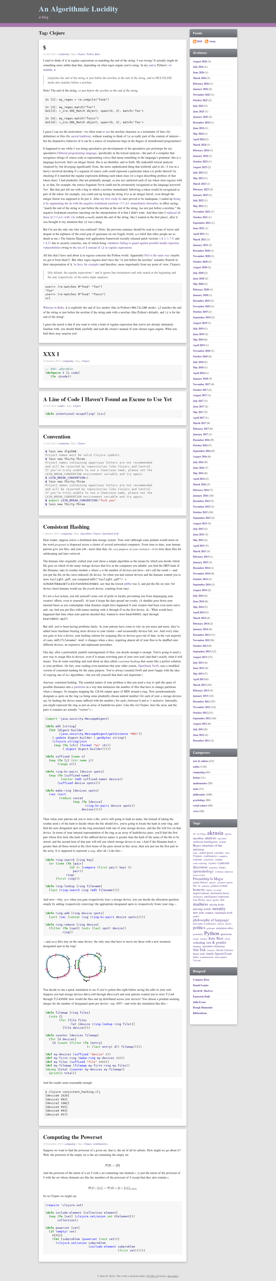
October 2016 (200, 445)
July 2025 (198, 106)
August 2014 (200, 590)
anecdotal (222, 838)
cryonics (212, 863)
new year (198, 912)
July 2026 (198, 67)
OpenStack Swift (110, 533)
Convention (56, 436)
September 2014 (202, 584)
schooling (199, 942)
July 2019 (198, 328)
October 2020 (200, 261)
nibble (128, 584)
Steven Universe (224, 950)
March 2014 (200, 618)
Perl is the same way (156, 255)
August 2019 (200, 323)
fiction (196, 777)
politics (199, 927)
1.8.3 (162, 238)
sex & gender (216, 942)
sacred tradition (80, 136)
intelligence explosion (216, 896)
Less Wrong (199, 899)
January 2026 (201, 89)
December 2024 (201, 122)
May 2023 (198, 178)
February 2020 (201, 289)
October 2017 (200, 390)
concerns (197, 859)
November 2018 (202, 351)
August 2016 (200, 456)
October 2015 (200, 512)
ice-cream (217, 890)
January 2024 (201, 156)
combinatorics (100, 1143)
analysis (210, 838)
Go (199, 886)
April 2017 (199, 418)
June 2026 (199, 72)
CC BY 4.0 (152, 1276)
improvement (201, 893)
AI (194, 834)
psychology (199, 800)
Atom (212, 41)
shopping (197, 946)
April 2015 (199, 545)
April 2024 (199, 139)
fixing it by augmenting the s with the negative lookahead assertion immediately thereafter (111, 201)
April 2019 (199, 345)
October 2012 (200, 713)
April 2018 (199, 373)
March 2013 (200, 685)
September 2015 (202, 518)
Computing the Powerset (72, 1137)
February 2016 (201, 490)
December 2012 (201, 701)
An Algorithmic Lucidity (79, 8)
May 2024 (198, 134)
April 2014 (199, 612)
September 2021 (202, 223)
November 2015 (202, 506)
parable (196, 916)
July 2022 (198, 200)
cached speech (206, 852)
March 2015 (200, 551)
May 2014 (198, 607)
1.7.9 (170, 238)
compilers (223, 856)
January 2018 (201, 378)
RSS (199, 41)
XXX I (51, 354)
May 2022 (198, 206)
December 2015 (201, 501)
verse (196, 811)
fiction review (199, 875)
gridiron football (219, 885)
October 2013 (200, 646)
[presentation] (112, 1165)
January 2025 (201, 117)
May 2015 (198, 540)
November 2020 (202, 256)
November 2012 (202, 707)
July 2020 (198, 273)
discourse (200, 867)
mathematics (200, 783)
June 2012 (199, 735)
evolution (219, 871)
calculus (219, 852)
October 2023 (200, 161)
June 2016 (199, 468)
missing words (202, 909)
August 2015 (200, 523)
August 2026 (200, 61)
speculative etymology (213, 946)
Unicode (197, 960)
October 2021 (200, 217)
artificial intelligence (205, 842)
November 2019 (202, 306)
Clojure (81, 54)
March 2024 (200, 145)
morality (219, 908)
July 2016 (198, 462)
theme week (199, 953)
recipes (196, 939)
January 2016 (201, 495)
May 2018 (198, 367)
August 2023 (200, 167)
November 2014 (202, 573)
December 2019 (201, 301)
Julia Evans (199, 1002)
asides (61, 405)
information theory (219, 893)
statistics (211, 950)
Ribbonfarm (200, 1013)
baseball (222, 842)
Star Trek (199, 950)
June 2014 (199, 601)
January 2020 (201, 295)
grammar (205, 886)
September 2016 (202, 451)
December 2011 (201, 740)
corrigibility (208, 859)
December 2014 (201, 568)
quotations (226, 934)
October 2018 (200, 356)
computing (63, 54)
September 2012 (202, 718)
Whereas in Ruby (53, 307)
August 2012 (200, 724)
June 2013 (199, 668)
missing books (216, 904)
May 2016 (198, 473)
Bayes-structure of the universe (207, 847)
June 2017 (199, 406)
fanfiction (229, 872)
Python (90, 54)
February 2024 (201, 150)
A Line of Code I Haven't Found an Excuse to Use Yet (107, 399)
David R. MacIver (203, 991)
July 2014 (198, 596)
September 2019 (202, 317)
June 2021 (199, 228)
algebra (228, 834)
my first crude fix (111, 199)
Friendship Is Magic (208, 879)
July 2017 (198, 401)
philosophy (199, 794)
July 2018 (198, 362)
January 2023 (201, 195)
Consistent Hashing (66, 526)
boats (195, 853)
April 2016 (199, 479)
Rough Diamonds (203, 1007)
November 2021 (202, 211)
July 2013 (198, 662)
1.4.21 (47, 243)
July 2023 (198, 172)
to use (106, 131)
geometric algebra (224, 882)
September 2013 (202, 651)
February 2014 (201, 623)
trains (195, 957)
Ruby (97, 54)
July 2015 (198, 529)
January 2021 (201, 245)
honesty (199, 889)
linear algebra (212, 900)
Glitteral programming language (77, 153)
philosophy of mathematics (204, 924)
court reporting (200, 863)
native (152, 65)
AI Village (201, 834)
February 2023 (201, 189)
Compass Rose (201, 979)
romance (203, 939)
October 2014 (200, 579)
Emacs (222, 867)
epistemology (203, 871)
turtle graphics (221, 957)
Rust (219, 938)
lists (222, 899)
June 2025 (199, 111)
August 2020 (200, 267)
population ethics (224, 928)
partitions (79, 687)
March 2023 (200, 184)
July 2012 (198, 729)
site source (172, 1276)
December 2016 (201, 440)
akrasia (215, 833)
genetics (212, 882)
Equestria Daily (201, 996)
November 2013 (202, 640)
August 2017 (200, 395)
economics (213, 867)
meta (195, 789)
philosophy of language (211, 920)
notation (209, 912)
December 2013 (201, 635)
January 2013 (201, 696)
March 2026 (200, 78)
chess (227, 853)
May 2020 (198, 284)
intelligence (198, 897)
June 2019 (199, 334)
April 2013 (199, 679)
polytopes (211, 928)
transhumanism (206, 957)
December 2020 (201, 250)
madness (200, 903)
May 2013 (198, 673)
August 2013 (200, 657)
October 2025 (200, 100)
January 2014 (201, 629)
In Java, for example (86, 264)
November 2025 (202, 94)
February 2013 (201, 690)
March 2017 (200, 423)
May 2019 (198, 339)
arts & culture (201, 761)
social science (200, 805)
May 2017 (198, 412)
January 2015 (201, 562)
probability (198, 934)
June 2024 (199, 128)
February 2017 (201, 429)
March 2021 (200, 239)
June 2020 (199, 278)
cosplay (219, 859)
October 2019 (200, 312)
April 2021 (199, 234)
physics (221, 924)
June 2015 (199, 534)
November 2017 (202, 384)
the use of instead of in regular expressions (102, 247)
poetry (228, 923)
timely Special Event (219, 953)
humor (209, 890)
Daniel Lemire (201, 985)
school (227, 939)
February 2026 (201, 83)
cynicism (223, 863)
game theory (200, 882)
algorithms (86, 533)
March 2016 (200, 484)
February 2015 (201, 556)
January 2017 (201, 434)
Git (195, 885)
